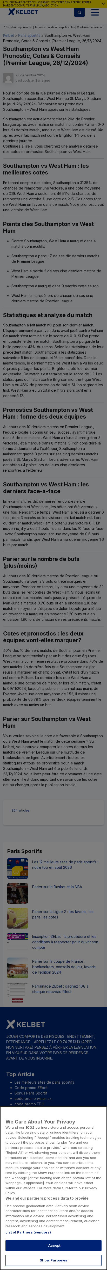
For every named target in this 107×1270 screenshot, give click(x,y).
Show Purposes (53, 1260)
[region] (53, 1188)
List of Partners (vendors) (28, 1232)
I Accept (53, 1245)
